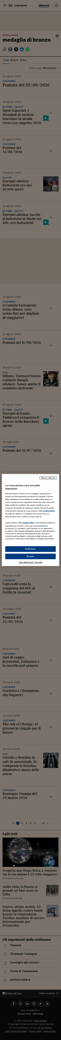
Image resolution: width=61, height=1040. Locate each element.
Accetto (30, 556)
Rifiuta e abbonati (48, 478)
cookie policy (49, 511)
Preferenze (30, 549)
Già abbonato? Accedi (30, 562)
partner (42, 526)
